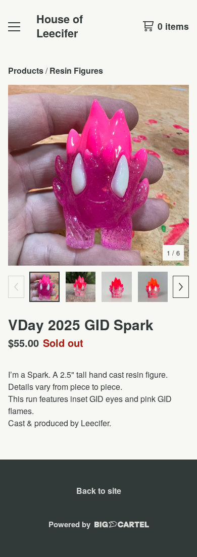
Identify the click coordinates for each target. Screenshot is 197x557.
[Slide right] (181, 287)
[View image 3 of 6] (117, 287)
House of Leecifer (59, 26)
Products (25, 70)
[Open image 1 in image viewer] (98, 175)
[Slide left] (16, 287)
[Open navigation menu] (14, 26)
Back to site (98, 490)
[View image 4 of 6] (153, 287)
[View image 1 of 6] (44, 287)
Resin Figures (76, 70)
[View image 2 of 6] (81, 287)
